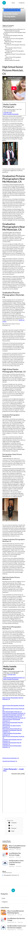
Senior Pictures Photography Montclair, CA (13, 713)
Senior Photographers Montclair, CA (12, 711)
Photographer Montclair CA (12, 10)
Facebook (13, 822)
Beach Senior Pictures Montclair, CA (12, 728)
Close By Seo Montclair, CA (9, 761)
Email (12, 831)
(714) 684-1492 (7, 112)
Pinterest (13, 828)
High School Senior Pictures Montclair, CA (14, 29)
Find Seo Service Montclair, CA (10, 758)
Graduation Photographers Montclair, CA (13, 714)
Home (13, 2)
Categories (21, 2)
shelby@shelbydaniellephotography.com (14, 677)
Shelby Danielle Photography (12, 30)
